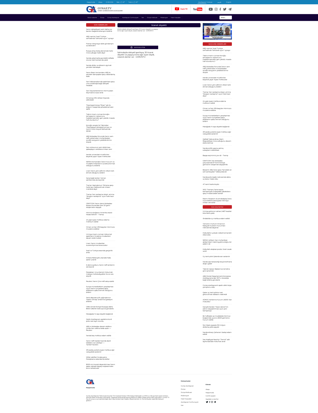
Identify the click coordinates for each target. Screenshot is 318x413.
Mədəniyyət (164, 17)
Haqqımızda (91, 2)
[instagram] (216, 9)
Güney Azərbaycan (113, 17)
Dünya (102, 17)
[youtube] (197, 9)
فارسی (219, 2)
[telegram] (230, 9)
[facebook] (220, 9)
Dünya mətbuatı (152, 17)
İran (143, 17)
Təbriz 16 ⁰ (133, 2)
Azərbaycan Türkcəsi (205, 2)
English (228, 2)
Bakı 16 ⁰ (121, 2)
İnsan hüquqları (176, 17)
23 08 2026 (109, 2)
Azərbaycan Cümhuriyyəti (130, 17)
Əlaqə (100, 2)
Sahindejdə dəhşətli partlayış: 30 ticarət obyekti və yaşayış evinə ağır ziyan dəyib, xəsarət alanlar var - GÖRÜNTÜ (136, 54)
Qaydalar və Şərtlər (212, 399)
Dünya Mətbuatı (186, 392)
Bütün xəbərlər (92, 17)
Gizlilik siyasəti (211, 396)
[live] (181, 9)
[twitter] (225, 9)
